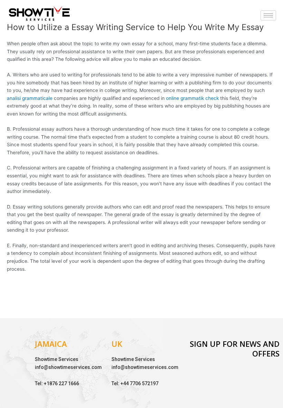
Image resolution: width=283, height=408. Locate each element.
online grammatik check (192, 98)
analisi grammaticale (29, 98)
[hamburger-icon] (268, 15)
